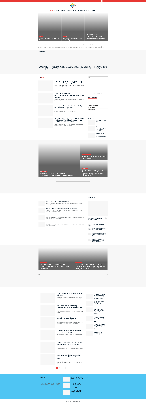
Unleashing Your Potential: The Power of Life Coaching (94, 157)
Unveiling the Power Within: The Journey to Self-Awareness (58, 222)
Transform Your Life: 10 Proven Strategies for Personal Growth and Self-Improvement (99, 296)
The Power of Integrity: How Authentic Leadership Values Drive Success (99, 303)
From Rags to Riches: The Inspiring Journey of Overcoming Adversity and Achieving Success (57, 174)
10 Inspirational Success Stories (98, 224)
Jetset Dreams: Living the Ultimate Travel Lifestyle (102, 121)
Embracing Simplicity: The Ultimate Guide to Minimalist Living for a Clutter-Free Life (85, 67)
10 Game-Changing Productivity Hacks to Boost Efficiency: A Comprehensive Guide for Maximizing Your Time (44, 68)
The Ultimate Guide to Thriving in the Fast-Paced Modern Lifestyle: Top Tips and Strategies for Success (90, 267)
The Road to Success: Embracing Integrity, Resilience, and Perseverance (101, 129)
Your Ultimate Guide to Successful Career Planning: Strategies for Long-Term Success (58, 67)
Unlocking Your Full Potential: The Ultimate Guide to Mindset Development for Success (54, 267)
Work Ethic (93, 10)
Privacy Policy (46, 0)
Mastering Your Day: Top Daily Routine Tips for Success (72, 39)
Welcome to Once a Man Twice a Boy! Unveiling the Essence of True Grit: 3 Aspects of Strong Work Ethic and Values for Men (69, 120)
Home (51, 10)
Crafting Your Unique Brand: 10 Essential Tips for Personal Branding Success (68, 107)
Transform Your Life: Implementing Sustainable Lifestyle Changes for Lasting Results (96, 37)
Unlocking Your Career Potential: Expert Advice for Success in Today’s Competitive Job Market (69, 82)
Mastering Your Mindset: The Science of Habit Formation (57, 201)
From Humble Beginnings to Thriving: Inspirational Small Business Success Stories (99, 234)
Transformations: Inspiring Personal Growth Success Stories (72, 67)
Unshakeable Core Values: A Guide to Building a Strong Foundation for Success (99, 333)
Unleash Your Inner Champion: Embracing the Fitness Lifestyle (101, 135)
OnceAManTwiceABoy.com (74, 401)
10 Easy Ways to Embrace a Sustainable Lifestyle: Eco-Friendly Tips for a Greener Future (99, 318)
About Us (42, 0)
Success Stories (81, 10)
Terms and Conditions (52, 0)
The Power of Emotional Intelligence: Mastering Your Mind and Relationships (61, 208)
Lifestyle (63, 10)
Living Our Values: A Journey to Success (49, 39)
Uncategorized (91, 109)
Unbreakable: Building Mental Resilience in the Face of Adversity (69, 331)
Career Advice (57, 10)
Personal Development (71, 10)
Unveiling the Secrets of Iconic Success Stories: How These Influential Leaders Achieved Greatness (99, 310)
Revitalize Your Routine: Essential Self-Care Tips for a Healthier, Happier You (99, 326)
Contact (58, 0)
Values (87, 10)
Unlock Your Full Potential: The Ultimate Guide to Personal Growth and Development (63, 215)
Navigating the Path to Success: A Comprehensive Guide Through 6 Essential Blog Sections (100, 67)
